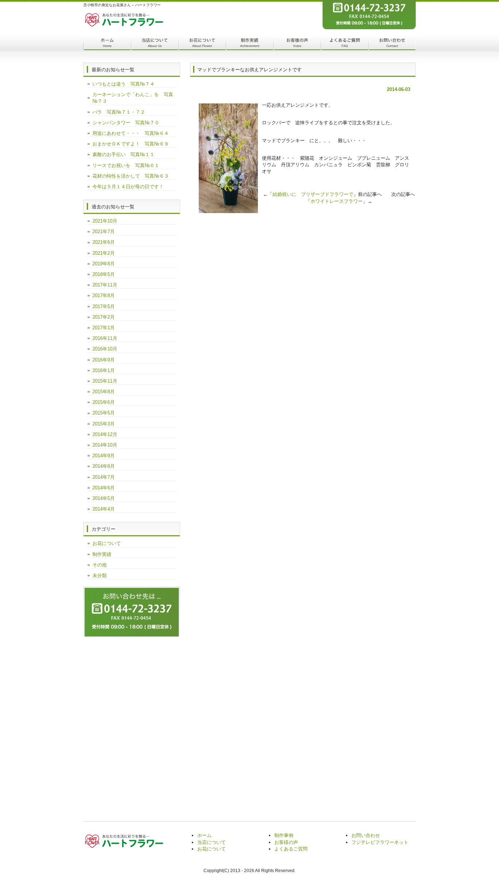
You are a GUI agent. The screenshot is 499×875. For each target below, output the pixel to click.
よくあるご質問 (344, 43)
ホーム (107, 43)
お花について (202, 43)
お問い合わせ (392, 43)
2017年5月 (103, 306)
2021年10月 (104, 221)
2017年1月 (103, 327)
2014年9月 (103, 455)
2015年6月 (103, 402)
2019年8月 (103, 263)
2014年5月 (103, 498)
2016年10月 (104, 349)
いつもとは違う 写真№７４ (123, 84)
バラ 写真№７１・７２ (118, 112)
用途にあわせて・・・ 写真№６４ (130, 133)
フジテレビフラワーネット (379, 842)
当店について (154, 43)
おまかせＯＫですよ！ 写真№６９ (130, 144)
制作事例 (283, 835)
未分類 (99, 575)
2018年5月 (103, 274)
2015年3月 (103, 424)
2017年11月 (104, 285)
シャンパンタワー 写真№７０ (125, 122)
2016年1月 (103, 370)
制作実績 (249, 43)
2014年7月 (103, 477)
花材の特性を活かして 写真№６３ (130, 176)
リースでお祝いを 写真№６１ (125, 165)
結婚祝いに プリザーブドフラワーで (313, 194)
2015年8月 (103, 391)
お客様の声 (297, 43)
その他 (99, 565)
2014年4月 (103, 509)
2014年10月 (104, 445)
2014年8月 (103, 466)
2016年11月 (104, 338)
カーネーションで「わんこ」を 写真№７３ (132, 98)
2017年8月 (103, 295)
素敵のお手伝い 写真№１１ (123, 154)
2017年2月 (103, 317)
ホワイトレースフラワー (337, 201)
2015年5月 (103, 413)
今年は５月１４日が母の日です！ (128, 186)
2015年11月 (104, 381)
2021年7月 (103, 231)
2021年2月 (103, 253)
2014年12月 (104, 434)
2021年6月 (103, 242)
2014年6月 (103, 487)
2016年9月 (103, 360)
